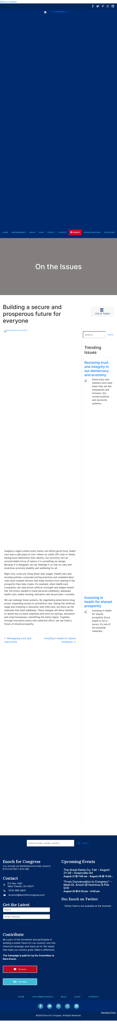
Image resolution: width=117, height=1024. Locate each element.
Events (51, 232)
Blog (41, 232)
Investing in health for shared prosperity (98, 602)
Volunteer (109, 232)
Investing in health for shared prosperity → (60, 640)
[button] (110, 335)
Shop (77, 997)
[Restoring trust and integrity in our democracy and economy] (87, 485)
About (32, 232)
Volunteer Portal (108, 1012)
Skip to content (8, 1)
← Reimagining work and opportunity (17, 640)
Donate (76, 232)
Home (5, 232)
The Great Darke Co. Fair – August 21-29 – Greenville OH (86, 871)
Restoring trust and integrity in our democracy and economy (96, 368)
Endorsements (18, 232)
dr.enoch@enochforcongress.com (26, 894)
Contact (62, 232)
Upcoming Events (42, 997)
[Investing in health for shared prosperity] (87, 716)
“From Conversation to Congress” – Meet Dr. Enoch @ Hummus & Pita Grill (87, 885)
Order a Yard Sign (91, 232)
